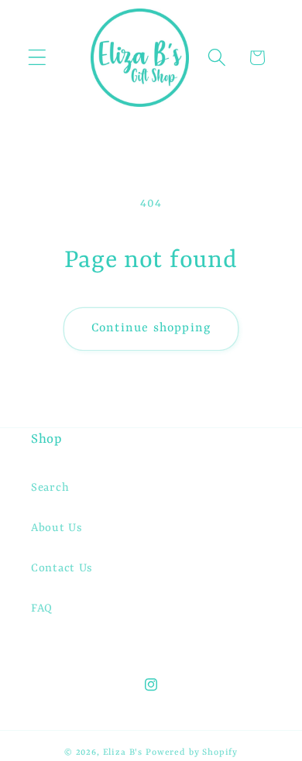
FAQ (42, 608)
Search (50, 488)
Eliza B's (123, 752)
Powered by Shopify (192, 752)
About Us (57, 528)
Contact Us (62, 568)
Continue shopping (151, 328)
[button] (37, 57)
